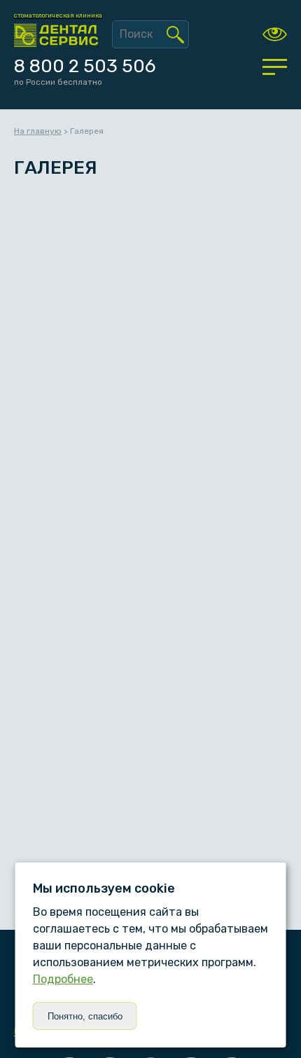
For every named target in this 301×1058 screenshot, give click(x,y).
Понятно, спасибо (85, 1016)
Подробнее (63, 979)
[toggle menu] (274, 66)
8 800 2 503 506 (84, 66)
